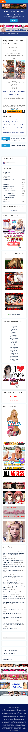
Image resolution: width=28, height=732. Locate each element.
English (7, 162)
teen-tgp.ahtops (14, 338)
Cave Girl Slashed (7, 620)
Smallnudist (14, 342)
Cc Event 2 (5, 558)
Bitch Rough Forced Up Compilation (11, 617)
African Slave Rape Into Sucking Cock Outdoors (13, 119)
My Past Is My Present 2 (8, 564)
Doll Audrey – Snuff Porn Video (10, 596)
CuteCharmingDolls (14, 353)
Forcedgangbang (14, 336)
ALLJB (13, 324)
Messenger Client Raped (9, 580)
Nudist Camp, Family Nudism (9, 653)
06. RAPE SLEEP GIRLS (8, 186)
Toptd (14, 344)
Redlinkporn (14, 326)
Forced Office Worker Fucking (10, 551)
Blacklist (14, 339)
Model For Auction (7, 594)
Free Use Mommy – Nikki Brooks (10, 570)
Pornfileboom (14, 335)
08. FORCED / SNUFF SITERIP (9, 191)
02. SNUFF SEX (6, 176)
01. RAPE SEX (6, 172)
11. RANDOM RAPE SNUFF (15, 53)
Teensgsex (13, 333)
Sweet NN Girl (14, 345)
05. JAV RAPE (6, 184)
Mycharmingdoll (14, 347)
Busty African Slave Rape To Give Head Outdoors (14, 124)
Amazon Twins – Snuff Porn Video (11, 609)
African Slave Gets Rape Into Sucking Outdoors (13, 132)
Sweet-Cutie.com (14, 356)
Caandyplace (14, 330)
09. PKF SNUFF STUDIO (8, 193)
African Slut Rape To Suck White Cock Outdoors (13, 121)
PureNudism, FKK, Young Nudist (10, 650)
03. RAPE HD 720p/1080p (9, 179)
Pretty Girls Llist (13, 350)
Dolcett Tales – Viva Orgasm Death (11, 606)
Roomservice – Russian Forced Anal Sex (12, 566)
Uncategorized (6, 201)
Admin (14, 50)
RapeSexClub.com (6, 706)
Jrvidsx (14, 332)
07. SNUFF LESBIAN (7, 188)
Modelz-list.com (14, 359)
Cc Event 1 (5, 589)
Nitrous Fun (6, 574)
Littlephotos (14, 329)
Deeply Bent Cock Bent (8, 591)
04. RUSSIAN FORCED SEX (9, 182)
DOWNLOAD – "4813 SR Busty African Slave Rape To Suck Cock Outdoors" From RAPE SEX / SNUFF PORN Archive (14, 93)
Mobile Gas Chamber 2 (8, 628)
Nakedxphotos (14, 327)
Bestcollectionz (13, 357)
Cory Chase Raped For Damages (10, 613)
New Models (14, 354)
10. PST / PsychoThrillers (9, 195)
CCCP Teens (14, 341)
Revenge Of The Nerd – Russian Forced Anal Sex (14, 598)
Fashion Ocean (14, 348)
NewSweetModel (14, 351)
